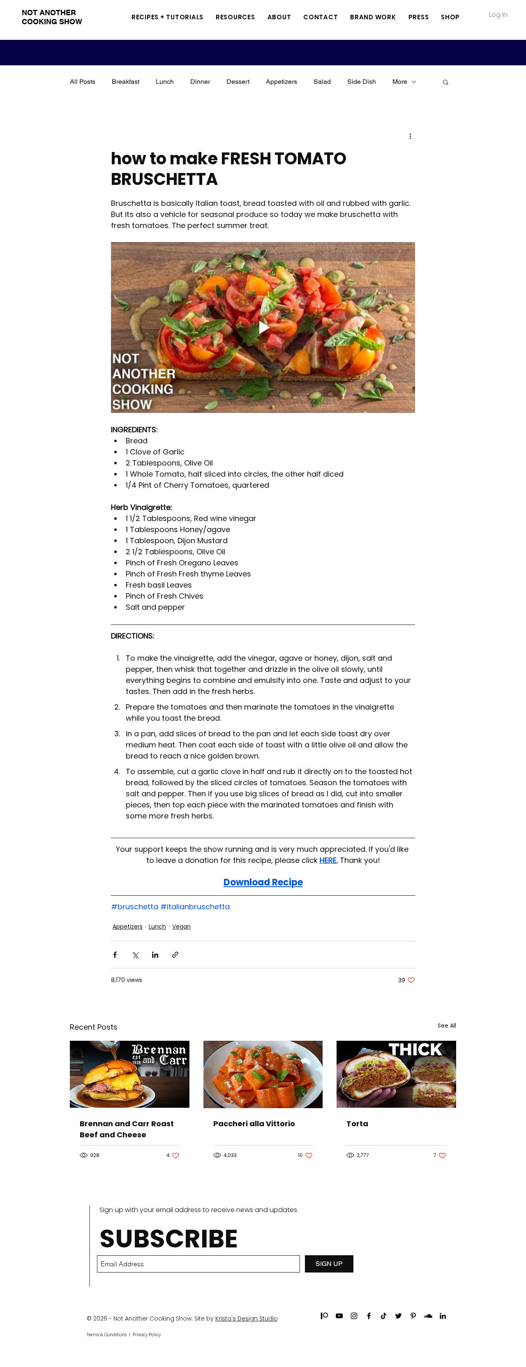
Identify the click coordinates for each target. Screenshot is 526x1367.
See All (447, 1025)
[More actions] (410, 136)
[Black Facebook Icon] (369, 1316)
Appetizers (281, 81)
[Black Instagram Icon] (354, 1316)
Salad (322, 81)
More (399, 81)
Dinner (200, 81)
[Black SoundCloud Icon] (428, 1316)
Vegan (181, 926)
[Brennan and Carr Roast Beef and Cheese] (129, 1074)
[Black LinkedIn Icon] (442, 1316)
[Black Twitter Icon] (398, 1316)
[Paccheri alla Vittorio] (263, 1074)
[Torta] (396, 1074)
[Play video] (263, 327)
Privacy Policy (147, 1335)
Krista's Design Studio (246, 1318)
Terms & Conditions (107, 1335)
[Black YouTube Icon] (339, 1316)
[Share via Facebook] (115, 955)
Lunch (165, 81)
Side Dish (361, 81)
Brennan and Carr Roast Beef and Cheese (127, 1129)
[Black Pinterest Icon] (413, 1316)
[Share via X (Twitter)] (135, 955)
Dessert (237, 81)
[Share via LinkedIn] (155, 955)
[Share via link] (175, 955)
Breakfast (125, 81)
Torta (357, 1123)
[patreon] (324, 1316)
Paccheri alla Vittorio (254, 1123)
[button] (235, 17)
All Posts (82, 81)
